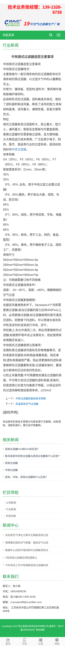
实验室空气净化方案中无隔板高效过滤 (26, 535)
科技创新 (11, 515)
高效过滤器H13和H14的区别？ (22, 449)
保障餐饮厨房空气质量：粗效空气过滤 (26, 542)
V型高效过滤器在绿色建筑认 (21, 557)
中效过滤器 (19, 149)
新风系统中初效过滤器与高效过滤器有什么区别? (32, 456)
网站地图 (40, 630)
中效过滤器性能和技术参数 (31, 398)
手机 (24, 643)
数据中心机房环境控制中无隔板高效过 (26, 550)
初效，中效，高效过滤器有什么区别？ (26, 477)
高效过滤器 (11, 463)
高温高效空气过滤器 (27, 403)
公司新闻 (11, 502)
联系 (8, 643)
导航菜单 (8, 35)
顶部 (56, 643)
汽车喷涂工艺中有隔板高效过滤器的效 (26, 565)
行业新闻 (11, 509)
